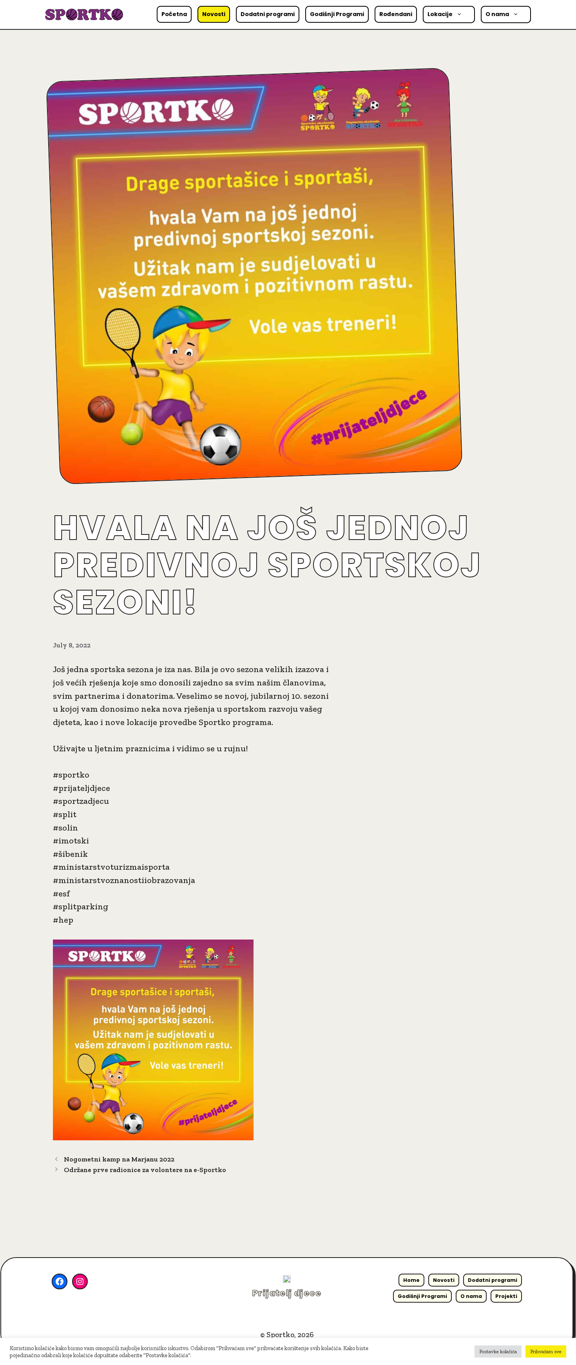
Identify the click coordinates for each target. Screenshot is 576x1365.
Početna (174, 14)
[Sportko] (84, 13)
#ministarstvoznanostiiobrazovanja (124, 880)
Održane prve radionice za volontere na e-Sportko (145, 1169)
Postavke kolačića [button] (498, 1351)
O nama (497, 14)
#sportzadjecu (81, 801)
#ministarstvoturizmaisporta (111, 867)
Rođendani (395, 14)
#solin (65, 827)
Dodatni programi (268, 14)
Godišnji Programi (337, 14)
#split (64, 814)
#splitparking (80, 906)
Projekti (506, 1296)
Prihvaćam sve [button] (546, 1351)
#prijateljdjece (81, 788)
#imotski (71, 840)
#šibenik (70, 854)
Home (411, 1280)
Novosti (213, 14)
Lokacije (440, 14)
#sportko (71, 774)
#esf (61, 893)
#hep (63, 919)
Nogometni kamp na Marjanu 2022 (119, 1159)
